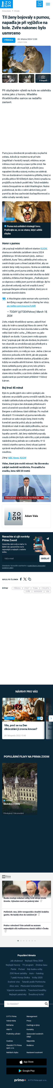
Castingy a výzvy (33, 1025)
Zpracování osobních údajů (35, 1035)
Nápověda (31, 1041)
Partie (13, 969)
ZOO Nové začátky (18, 973)
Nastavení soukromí (35, 1052)
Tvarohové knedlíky (37, 990)
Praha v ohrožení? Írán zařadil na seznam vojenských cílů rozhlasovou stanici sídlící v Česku (26, 927)
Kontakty (30, 1029)
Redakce (30, 1045)
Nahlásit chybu (12, 1052)
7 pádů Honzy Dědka (20, 977)
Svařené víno (14, 982)
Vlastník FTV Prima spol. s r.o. (14, 1046)
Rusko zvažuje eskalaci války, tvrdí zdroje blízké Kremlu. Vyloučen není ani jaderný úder (25, 899)
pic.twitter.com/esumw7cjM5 (21, 306)
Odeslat (45, 558)
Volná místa (11, 1021)
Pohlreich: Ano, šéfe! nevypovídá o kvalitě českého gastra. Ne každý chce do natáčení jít (26, 913)
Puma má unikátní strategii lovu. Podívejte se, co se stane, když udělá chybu (23, 230)
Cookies (9, 1041)
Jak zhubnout (16, 961)
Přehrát (9, 800)
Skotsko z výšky (11, 803)
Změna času (41, 965)
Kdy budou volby (34, 969)
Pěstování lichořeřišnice (32, 986)
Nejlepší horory (13, 965)
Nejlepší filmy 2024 (34, 961)
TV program (27, 965)
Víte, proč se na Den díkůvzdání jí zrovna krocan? (20, 727)
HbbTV (9, 1029)
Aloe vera (14, 986)
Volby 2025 (37, 977)
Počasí (21, 969)
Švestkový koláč (36, 994)
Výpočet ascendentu (16, 990)
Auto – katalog (36, 973)
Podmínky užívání (13, 1034)
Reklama (9, 1025)
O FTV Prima (11, 1016)
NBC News (13, 457)
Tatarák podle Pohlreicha (33, 982)
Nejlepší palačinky (17, 994)
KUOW (43, 248)
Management (32, 1016)
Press (29, 1021)
